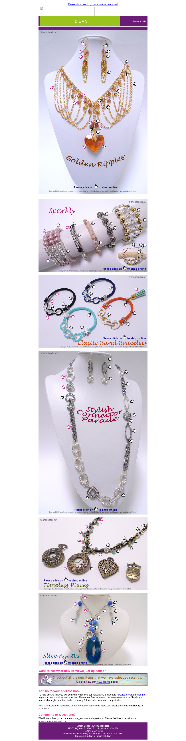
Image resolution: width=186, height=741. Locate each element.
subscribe (92, 705)
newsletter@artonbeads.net (131, 694)
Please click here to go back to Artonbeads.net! (93, 4)
